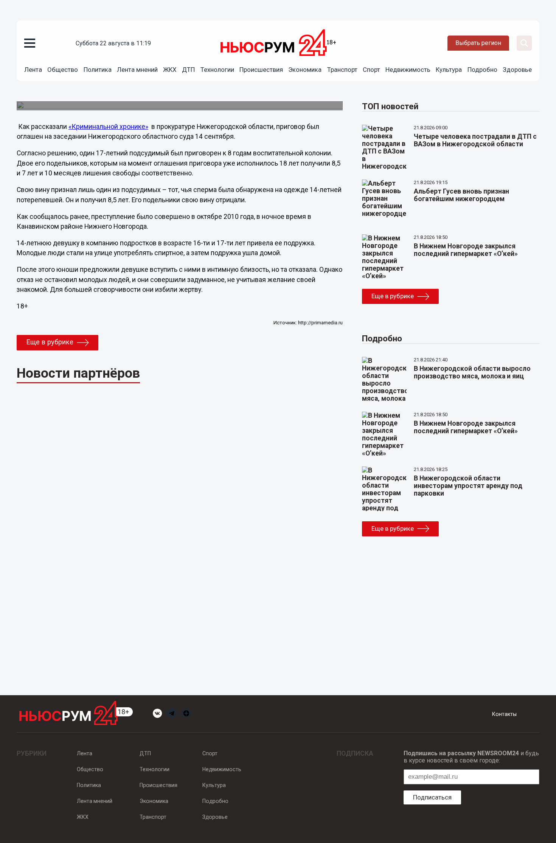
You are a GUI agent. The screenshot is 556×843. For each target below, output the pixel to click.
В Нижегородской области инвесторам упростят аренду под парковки (468, 485)
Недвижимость (407, 69)
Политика (98, 69)
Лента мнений (137, 69)
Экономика (304, 69)
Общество (62, 69)
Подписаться (432, 797)
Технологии (217, 69)
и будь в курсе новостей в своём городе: (471, 757)
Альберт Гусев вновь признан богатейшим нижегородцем (461, 195)
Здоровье (517, 69)
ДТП (188, 69)
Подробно (482, 69)
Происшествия (261, 69)
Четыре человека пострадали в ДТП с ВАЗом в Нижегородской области (475, 140)
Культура (449, 69)
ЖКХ (170, 69)
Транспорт (342, 69)
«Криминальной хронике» (108, 126)
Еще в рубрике (49, 342)
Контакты (504, 714)
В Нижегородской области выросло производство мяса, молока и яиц (472, 372)
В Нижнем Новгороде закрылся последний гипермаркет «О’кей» (466, 249)
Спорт (371, 69)
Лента (33, 69)
